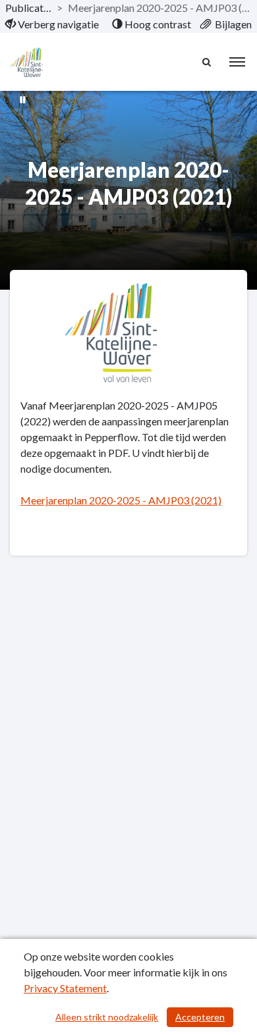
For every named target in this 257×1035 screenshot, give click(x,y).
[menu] (237, 62)
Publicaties (28, 7)
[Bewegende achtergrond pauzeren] (23, 99)
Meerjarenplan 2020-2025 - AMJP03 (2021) (120, 500)
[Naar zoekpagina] (207, 62)
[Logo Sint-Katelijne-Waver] (26, 62)
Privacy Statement (65, 988)
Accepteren (200, 1016)
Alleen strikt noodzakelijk (106, 1016)
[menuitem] (52, 24)
